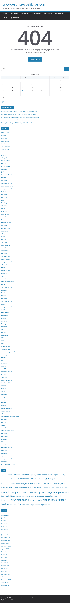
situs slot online (20, 499)
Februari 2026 (5, 532)
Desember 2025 (5, 537)
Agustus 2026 (5, 515)
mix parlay (33, 492)
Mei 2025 (4, 557)
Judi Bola (6, 18)
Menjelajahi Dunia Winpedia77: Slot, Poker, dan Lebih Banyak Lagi (20, 117)
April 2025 (4, 560)
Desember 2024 (5, 571)
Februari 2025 (5, 566)
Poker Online (48, 13)
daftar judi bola (14, 479)
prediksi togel (10, 496)
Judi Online (14, 13)
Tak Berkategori (5, 147)
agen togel (34, 475)
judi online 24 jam (8, 483)
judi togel (44, 488)
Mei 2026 (4, 523)
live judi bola (26, 492)
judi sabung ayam (20, 483)
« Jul (2, 102)
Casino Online (36, 13)
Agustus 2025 (5, 549)
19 (22, 90)
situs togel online (36, 500)
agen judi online (22, 474)
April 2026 (4, 526)
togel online (45, 504)
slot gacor (48, 499)
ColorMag (6, 600)
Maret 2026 (4, 529)
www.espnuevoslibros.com (24, 4)
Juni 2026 (4, 521)
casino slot (7, 479)
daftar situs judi (26, 478)
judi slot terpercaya (22, 488)
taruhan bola (26, 505)
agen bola (4, 475)
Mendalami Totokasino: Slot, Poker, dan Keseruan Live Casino (18, 114)
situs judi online (46, 496)
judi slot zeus (35, 488)
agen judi (12, 474)
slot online (16, 504)
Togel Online (59, 13)
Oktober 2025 (5, 543)
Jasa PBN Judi (15, 18)
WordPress (14, 600)
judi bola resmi (63, 479)
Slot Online (25, 13)
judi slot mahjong (53, 483)
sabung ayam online (26, 496)
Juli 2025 (3, 551)
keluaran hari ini (55, 488)
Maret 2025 (4, 563)
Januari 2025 (5, 568)
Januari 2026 (5, 535)
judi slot (29, 483)
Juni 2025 (4, 554)
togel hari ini (35, 504)
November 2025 (5, 540)
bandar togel (53, 475)
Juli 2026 (3, 518)
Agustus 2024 (5, 582)
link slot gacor (14, 492)
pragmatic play (54, 492)
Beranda (5, 13)
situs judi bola (35, 496)
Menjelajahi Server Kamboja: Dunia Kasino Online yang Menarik (19, 111)
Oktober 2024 (5, 577)
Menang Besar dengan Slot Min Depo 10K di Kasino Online (18, 123)
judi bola (55, 479)
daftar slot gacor (42, 478)
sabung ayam (18, 496)
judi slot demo (40, 483)
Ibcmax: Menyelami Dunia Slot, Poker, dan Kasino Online (17, 120)
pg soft (42, 492)
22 (51, 90)
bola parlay (61, 475)
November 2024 (5, 574)
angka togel (42, 475)
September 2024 (6, 580)
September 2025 (6, 546)
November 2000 (5, 585)
